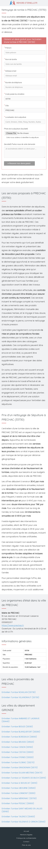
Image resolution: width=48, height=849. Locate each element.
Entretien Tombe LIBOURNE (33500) (19, 788)
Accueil (26, 831)
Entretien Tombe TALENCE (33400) (18, 816)
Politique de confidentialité (26, 838)
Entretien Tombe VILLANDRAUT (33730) (20, 697)
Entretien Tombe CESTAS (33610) (17, 752)
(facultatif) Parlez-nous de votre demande (19, 144)
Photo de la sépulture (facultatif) (16, 128)
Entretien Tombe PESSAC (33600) (18, 803)
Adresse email (10, 71)
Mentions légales (26, 835)
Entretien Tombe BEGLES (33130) (17, 726)
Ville (6, 105)
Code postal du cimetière (14, 94)
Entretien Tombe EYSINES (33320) (18, 757)
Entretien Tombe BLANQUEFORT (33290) (21, 731)
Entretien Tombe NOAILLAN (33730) (19, 692)
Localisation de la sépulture (15, 117)
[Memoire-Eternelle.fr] (24, 3)
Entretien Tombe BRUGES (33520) (18, 741)
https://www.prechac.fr (13, 625)
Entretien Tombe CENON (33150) (17, 747)
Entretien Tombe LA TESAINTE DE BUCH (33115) (24, 777)
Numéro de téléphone (13, 82)
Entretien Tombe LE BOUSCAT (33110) (19, 783)
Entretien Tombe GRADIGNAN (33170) (20, 767)
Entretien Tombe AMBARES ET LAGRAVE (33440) (20, 720)
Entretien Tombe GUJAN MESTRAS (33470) (22, 772)
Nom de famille (10, 59)
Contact (26, 842)
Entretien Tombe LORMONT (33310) (18, 793)
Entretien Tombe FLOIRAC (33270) (18, 762)
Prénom (7, 47)
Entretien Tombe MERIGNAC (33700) (19, 798)
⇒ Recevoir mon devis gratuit (18, 163)
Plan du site (26, 845)
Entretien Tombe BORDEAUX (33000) (19, 736)
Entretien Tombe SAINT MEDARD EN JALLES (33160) (22, 810)
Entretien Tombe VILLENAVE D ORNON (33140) (23, 821)
